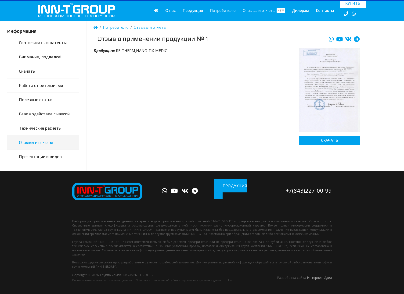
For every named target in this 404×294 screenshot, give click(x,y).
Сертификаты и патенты (43, 42)
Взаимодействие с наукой (44, 113)
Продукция (193, 10)
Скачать (27, 71)
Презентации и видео (40, 156)
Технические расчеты (40, 128)
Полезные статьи (36, 99)
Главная (156, 10)
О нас (170, 10)
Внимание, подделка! (40, 56)
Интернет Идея (319, 277)
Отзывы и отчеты (263, 10)
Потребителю (223, 10)
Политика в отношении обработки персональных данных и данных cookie (184, 280)
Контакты (325, 10)
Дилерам (300, 10)
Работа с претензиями (41, 85)
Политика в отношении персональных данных (102, 280)
